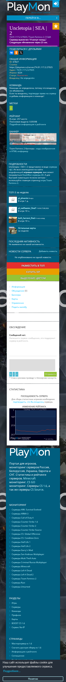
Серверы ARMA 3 (20, 513)
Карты (15, 298)
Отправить (50, 374)
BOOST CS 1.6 (18, 623)
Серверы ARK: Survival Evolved (26, 509)
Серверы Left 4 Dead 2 (23, 574)
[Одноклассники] (16, 53)
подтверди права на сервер (42, 93)
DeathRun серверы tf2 (33, 175)
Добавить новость (48, 251)
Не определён (27, 78)
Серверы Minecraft (21, 566)
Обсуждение (18, 290)
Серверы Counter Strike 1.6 (25, 521)
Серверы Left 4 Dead (22, 570)
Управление (18, 303)
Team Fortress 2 (36, 37)
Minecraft (29, 478)
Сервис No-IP (18, 627)
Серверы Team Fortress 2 (24, 578)
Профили (16, 615)
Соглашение (18, 655)
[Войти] (55, 4)
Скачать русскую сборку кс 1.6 (26, 647)
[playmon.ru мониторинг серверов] (29, 460)
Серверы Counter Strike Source (27, 529)
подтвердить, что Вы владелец (28, 401)
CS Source (36, 489)
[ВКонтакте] (11, 53)
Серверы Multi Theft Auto (24, 558)
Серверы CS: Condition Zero (25, 538)
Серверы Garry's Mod (22, 550)
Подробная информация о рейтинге (27, 124)
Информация (18, 286)
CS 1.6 (43, 486)
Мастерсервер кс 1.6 (22, 643)
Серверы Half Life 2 (21, 546)
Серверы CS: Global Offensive (26, 534)
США (48, 37)
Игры (14, 603)
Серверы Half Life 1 (21, 542)
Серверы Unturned (21, 586)
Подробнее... (11, 671)
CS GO (31, 482)
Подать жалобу (19, 307)
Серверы (16, 607)
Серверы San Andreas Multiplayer (28, 554)
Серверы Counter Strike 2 (24, 525)
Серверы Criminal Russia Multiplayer (29, 562)
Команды (16, 611)
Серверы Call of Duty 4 (23, 517)
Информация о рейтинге (24, 651)
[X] (21, 53)
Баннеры (16, 294)
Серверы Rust (18, 582)
